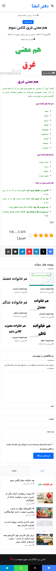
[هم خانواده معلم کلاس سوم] (44, 484)
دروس (29, 15)
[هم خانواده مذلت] (41, 279)
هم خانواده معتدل (46, 313)
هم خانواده (21, 15)
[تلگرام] (22, 252)
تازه (42, 470)
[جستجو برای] (52, 7)
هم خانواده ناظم (47, 340)
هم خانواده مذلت (47, 288)
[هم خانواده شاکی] (14, 303)
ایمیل (51, 418)
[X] (43, 252)
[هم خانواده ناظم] (41, 330)
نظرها (14, 470)
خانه (35, 15)
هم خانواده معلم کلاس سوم (22, 480)
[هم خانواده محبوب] (14, 328)
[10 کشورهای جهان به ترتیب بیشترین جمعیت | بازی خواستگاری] (44, 512)
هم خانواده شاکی (20, 313)
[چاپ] (8, 252)
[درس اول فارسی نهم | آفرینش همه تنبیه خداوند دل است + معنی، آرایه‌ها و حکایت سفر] (44, 539)
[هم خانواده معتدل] (41, 304)
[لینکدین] (36, 252)
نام (52, 406)
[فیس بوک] (50, 252)
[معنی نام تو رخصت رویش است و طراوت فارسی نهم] (44, 526)
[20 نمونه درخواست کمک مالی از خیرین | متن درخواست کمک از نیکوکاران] (44, 498)
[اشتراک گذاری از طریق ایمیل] (15, 252)
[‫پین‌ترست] (29, 252)
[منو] (3, 7)
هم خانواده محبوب (19, 337)
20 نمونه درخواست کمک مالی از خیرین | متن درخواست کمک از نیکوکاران (20, 497)
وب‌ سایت (50, 431)
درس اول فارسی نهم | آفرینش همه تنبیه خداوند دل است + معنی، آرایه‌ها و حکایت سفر (18, 538)
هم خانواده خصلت (20, 288)
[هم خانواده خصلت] (14, 279)
